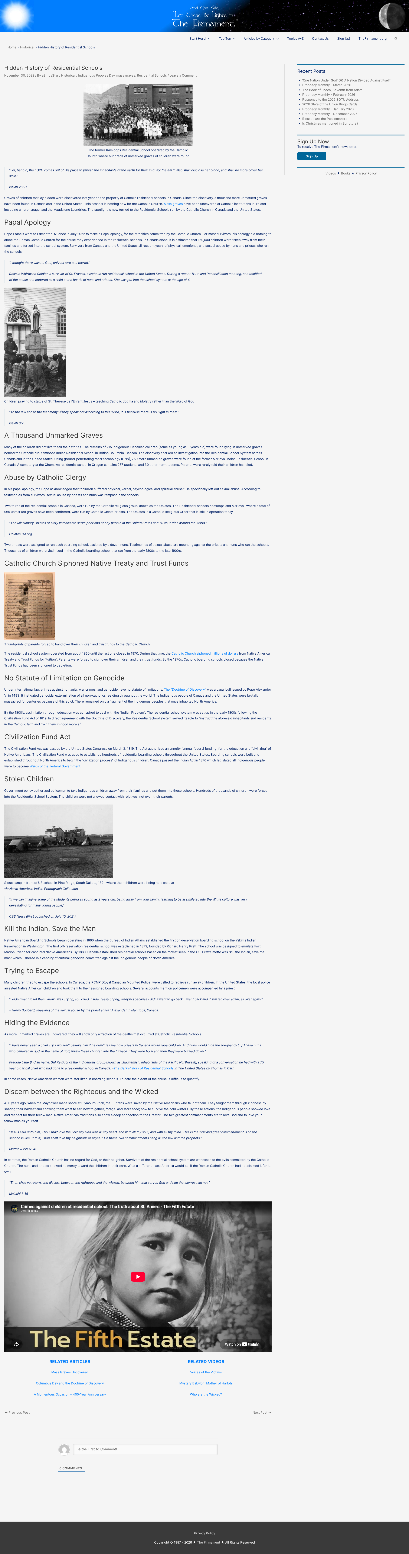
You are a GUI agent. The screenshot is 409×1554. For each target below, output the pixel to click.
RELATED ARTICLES (69, 1361)
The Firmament (208, 1542)
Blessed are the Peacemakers (324, 119)
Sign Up (312, 156)
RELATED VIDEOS (206, 1361)
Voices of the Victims (206, 1372)
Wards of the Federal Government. (55, 766)
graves (178, 204)
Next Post (262, 1412)
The (167, 689)
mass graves (125, 75)
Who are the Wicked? (206, 1394)
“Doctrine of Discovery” (188, 689)
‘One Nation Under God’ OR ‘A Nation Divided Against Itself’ (346, 80)
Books (345, 173)
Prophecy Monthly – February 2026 (328, 95)
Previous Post (17, 1412)
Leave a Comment (183, 75)
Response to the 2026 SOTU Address (330, 99)
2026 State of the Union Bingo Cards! (330, 104)
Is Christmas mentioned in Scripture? (330, 123)
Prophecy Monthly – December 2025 (329, 114)
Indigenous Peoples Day (96, 75)
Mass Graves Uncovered (69, 1372)
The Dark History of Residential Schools (144, 1068)
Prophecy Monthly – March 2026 (326, 85)
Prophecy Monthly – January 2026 (328, 109)
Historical (68, 75)
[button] (396, 39)
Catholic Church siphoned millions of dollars (205, 653)
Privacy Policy (366, 173)
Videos (330, 173)
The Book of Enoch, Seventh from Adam (332, 90)
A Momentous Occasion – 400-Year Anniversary (70, 1394)
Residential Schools (152, 75)
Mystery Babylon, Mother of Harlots (206, 1383)
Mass (168, 204)
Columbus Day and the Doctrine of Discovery (70, 1383)
